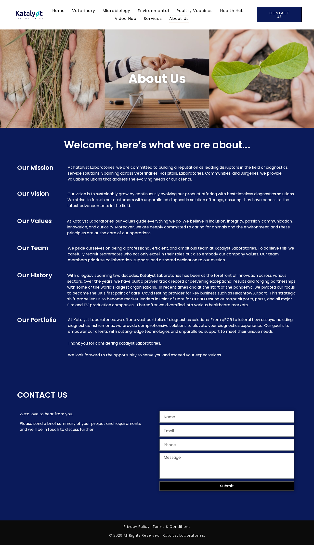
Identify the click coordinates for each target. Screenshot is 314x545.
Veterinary (83, 11)
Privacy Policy (136, 526)
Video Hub (125, 18)
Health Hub (232, 11)
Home (58, 11)
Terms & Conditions (172, 526)
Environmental (153, 11)
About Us (179, 18)
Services (153, 18)
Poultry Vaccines (194, 11)
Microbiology (116, 11)
